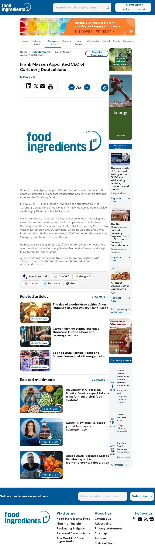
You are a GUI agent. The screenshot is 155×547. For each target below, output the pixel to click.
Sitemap (101, 533)
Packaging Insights (71, 528)
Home (25, 41)
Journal (106, 41)
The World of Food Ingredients (70, 539)
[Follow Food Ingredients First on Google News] (152, 520)
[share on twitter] (36, 86)
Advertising (103, 523)
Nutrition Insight (69, 523)
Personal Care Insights (74, 533)
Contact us (103, 518)
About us (103, 513)
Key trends (78, 42)
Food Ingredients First (73, 518)
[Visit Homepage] (16, 13)
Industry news (37, 42)
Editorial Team (105, 543)
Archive (100, 538)
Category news (53, 42)
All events (117, 464)
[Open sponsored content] (77, 34)
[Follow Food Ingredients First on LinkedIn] (140, 520)
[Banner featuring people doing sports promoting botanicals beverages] (120, 139)
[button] (61, 276)
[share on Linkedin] (29, 86)
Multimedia (93, 41)
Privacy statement (108, 528)
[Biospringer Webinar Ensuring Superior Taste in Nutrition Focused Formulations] (120, 352)
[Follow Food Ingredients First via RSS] (146, 520)
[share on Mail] (43, 86)
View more (98, 296)
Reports (66, 41)
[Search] (107, 8)
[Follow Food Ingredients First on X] (134, 520)
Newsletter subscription (133, 7)
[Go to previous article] (104, 88)
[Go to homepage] (27, 523)
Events (116, 41)
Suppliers (128, 41)
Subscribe (140, 496)
